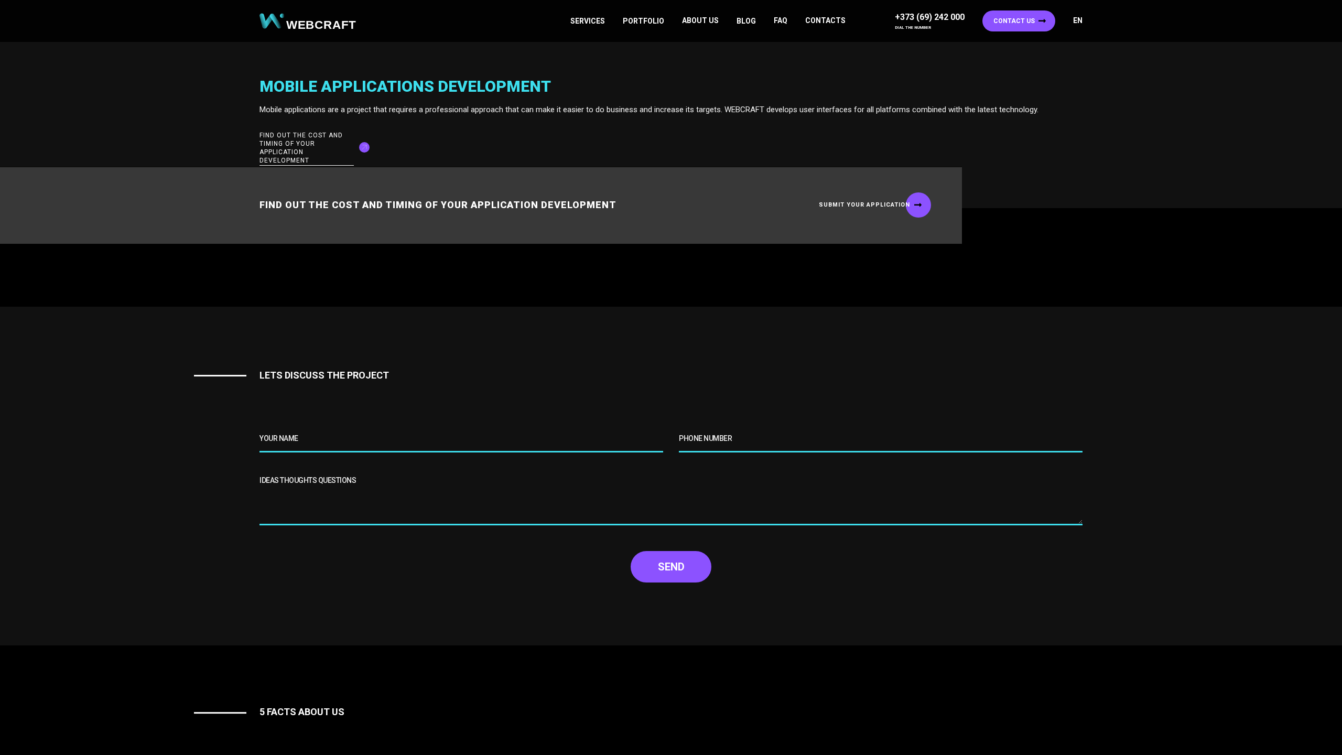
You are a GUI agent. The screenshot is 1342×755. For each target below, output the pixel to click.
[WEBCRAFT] (311, 21)
